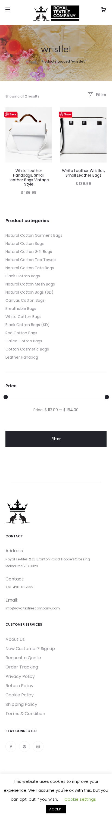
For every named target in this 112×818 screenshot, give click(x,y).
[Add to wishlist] (45, 114)
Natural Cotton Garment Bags (33, 235)
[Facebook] (10, 746)
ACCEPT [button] (56, 809)
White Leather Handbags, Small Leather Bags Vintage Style (29, 177)
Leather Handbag (21, 357)
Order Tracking (21, 667)
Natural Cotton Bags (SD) (29, 292)
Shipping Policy (21, 704)
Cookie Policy (19, 695)
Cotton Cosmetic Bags (27, 349)
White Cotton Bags (23, 316)
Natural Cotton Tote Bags (29, 268)
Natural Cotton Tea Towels (30, 259)
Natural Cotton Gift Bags (28, 251)
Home (31, 61)
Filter (101, 95)
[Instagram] (38, 746)
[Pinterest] (24, 746)
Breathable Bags (20, 308)
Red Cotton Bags (21, 333)
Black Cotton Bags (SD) (27, 324)
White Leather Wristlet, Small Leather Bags (83, 173)
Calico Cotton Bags (23, 341)
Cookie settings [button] (80, 799)
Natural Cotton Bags (24, 243)
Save (13, 114)
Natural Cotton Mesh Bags (30, 284)
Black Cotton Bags (22, 276)
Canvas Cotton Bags (25, 300)
